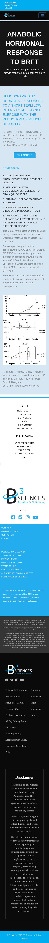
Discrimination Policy (16, 739)
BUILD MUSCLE (25, 425)
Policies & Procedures (13, 552)
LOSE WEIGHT (24, 414)
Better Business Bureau (14, 577)
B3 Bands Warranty (15, 715)
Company (35, 690)
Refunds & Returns (14, 702)
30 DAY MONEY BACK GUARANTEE (17, 573)
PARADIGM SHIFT (24, 447)
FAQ (24, 457)
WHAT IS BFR (25, 450)
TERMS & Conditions (11, 555)
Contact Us (7, 535)
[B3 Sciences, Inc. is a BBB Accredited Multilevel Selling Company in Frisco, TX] (4, 473)
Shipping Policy (13, 733)
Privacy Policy (9, 559)
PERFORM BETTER (24, 429)
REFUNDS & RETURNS (11, 562)
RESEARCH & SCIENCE (24, 454)
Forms (34, 715)
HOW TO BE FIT (24, 411)
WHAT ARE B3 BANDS (24, 443)
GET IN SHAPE (24, 418)
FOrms (4, 538)
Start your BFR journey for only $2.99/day (11, 5)
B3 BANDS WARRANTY (11, 570)
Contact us (36, 708)
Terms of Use (8, 566)
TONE (24, 421)
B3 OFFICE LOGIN (9, 531)
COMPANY (6, 528)
